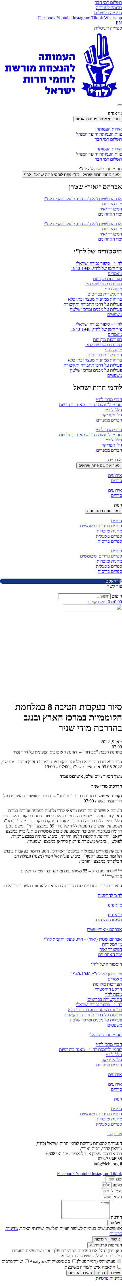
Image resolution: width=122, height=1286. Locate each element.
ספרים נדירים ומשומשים (101, 525)
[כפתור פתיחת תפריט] (119, 105)
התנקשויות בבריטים (104, 294)
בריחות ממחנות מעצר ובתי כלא (95, 299)
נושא (117, 1196)
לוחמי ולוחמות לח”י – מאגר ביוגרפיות (90, 404)
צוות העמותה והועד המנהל (99, 134)
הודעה (116, 1217)
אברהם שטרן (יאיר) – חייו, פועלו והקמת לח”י (83, 198)
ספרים (116, 520)
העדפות (100, 1239)
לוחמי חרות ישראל (106, 1034)
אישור (115, 1239)
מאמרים (115, 273)
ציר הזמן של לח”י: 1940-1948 (96, 268)
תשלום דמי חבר (108, 139)
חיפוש (117, 596)
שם (118, 1178)
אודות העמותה (109, 129)
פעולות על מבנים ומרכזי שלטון (96, 309)
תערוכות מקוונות (107, 278)
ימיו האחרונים (110, 214)
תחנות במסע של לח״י (103, 283)
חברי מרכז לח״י (109, 399)
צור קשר (114, 1133)
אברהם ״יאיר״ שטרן (104, 929)
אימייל (116, 1190)
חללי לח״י (114, 409)
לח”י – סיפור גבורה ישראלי (99, 263)
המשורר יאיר (111, 209)
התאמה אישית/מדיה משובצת (90, 1267)
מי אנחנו (115, 905)
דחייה (100, 1273)
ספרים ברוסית (110, 541)
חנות (118, 1099)
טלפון (117, 1184)
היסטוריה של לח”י (106, 964)
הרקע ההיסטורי (108, 989)
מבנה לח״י (113, 288)
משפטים (114, 314)
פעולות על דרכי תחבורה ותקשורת (93, 304)
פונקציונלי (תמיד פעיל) (96, 1261)
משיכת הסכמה (80, 1273)
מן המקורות (112, 203)
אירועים (115, 475)
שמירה (115, 1273)
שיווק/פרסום (12, 1261)
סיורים (116, 480)
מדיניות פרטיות (109, 1278)
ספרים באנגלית (109, 536)
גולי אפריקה (112, 414)
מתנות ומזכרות (109, 531)
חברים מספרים (109, 420)
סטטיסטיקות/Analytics (50, 1261)
